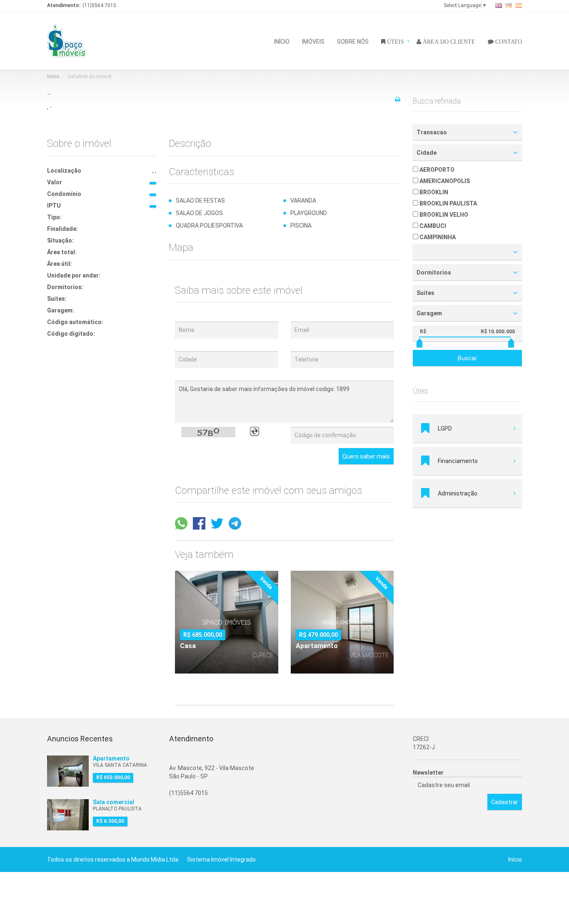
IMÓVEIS (313, 41)
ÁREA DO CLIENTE (448, 41)
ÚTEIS (394, 41)
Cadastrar (504, 802)
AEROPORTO (436, 169)
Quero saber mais (366, 456)
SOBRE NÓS (353, 41)
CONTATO (508, 41)
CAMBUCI (432, 226)
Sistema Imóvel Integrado (221, 859)
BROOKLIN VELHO (443, 214)
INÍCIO (281, 41)
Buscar (467, 358)
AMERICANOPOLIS (444, 181)
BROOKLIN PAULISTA (447, 203)
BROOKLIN (433, 192)
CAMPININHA (437, 237)
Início (53, 76)
